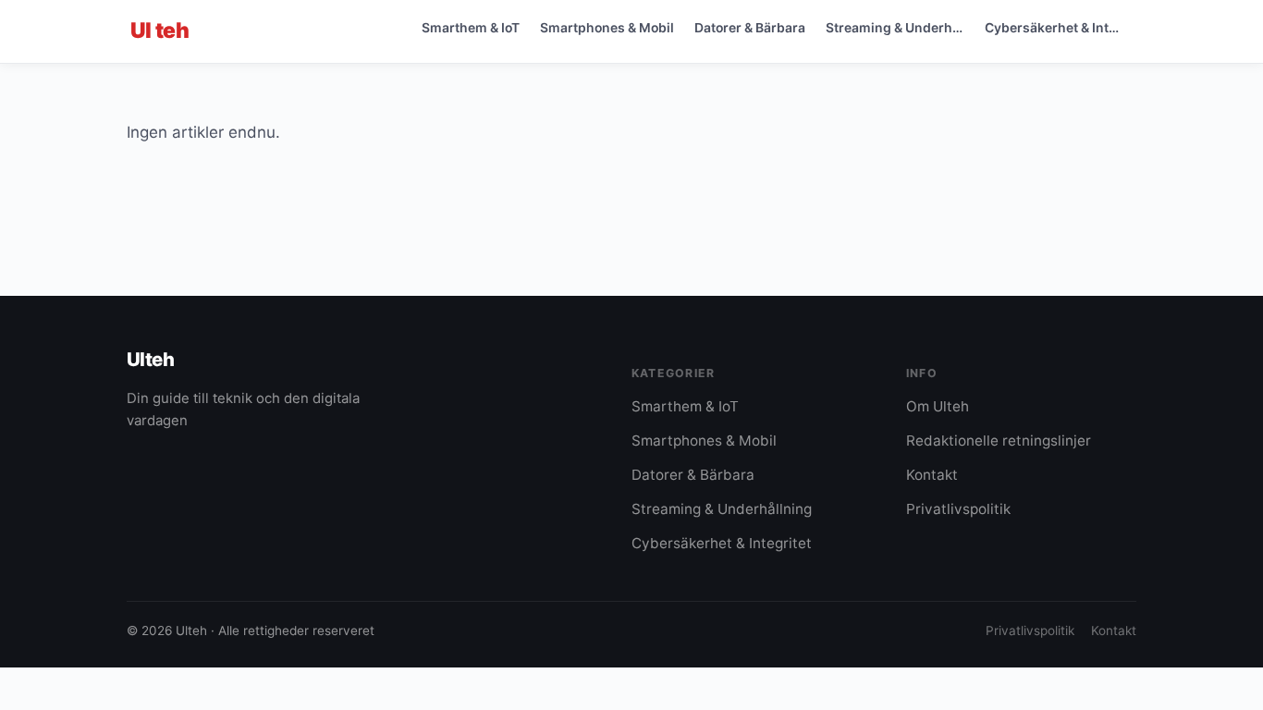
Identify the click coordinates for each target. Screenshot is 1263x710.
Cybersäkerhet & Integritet (1059, 27)
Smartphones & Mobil (607, 27)
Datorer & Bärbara (749, 27)
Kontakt (932, 475)
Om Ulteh (937, 406)
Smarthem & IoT (471, 27)
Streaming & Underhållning (900, 27)
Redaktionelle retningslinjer (998, 440)
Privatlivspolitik (958, 509)
